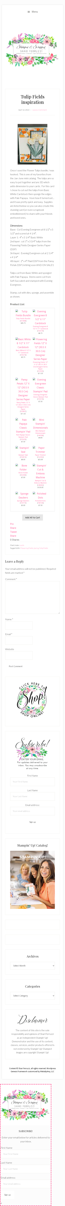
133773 (23, 503)
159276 (23, 355)
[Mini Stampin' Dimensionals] (40, 427)
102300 (23, 475)
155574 (40, 331)
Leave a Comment (39, 110)
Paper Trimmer (40, 455)
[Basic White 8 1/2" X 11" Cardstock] (23, 347)
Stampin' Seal (23, 455)
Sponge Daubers (23, 501)
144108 (40, 435)
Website (9, 649)
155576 (40, 399)
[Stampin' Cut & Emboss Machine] (40, 477)
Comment (11, 579)
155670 (23, 439)
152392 (40, 457)
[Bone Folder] (23, 469)
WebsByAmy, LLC (47, 1071)
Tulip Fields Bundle (23, 318)
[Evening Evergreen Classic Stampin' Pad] (40, 391)
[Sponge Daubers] (23, 497)
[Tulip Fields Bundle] (23, 315)
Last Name (32, 790)
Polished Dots (40, 501)
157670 (40, 371)
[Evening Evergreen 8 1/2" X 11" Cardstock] (40, 323)
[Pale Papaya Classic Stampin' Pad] (23, 431)
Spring (36, 548)
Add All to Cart (32, 517)
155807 (23, 411)
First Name (32, 775)
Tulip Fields (43, 548)
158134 (40, 503)
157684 (23, 321)
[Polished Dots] (40, 497)
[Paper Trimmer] (40, 451)
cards (22, 545)
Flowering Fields (26, 548)
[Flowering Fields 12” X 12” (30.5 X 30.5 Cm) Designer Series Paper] (40, 359)
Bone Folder (23, 473)
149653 (40, 485)
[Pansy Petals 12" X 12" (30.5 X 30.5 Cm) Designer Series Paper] (23, 399)
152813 (23, 457)
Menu (35, 11)
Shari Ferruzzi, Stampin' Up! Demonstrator (32, 50)
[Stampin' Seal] (23, 451)
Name (9, 619)
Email (8, 634)
